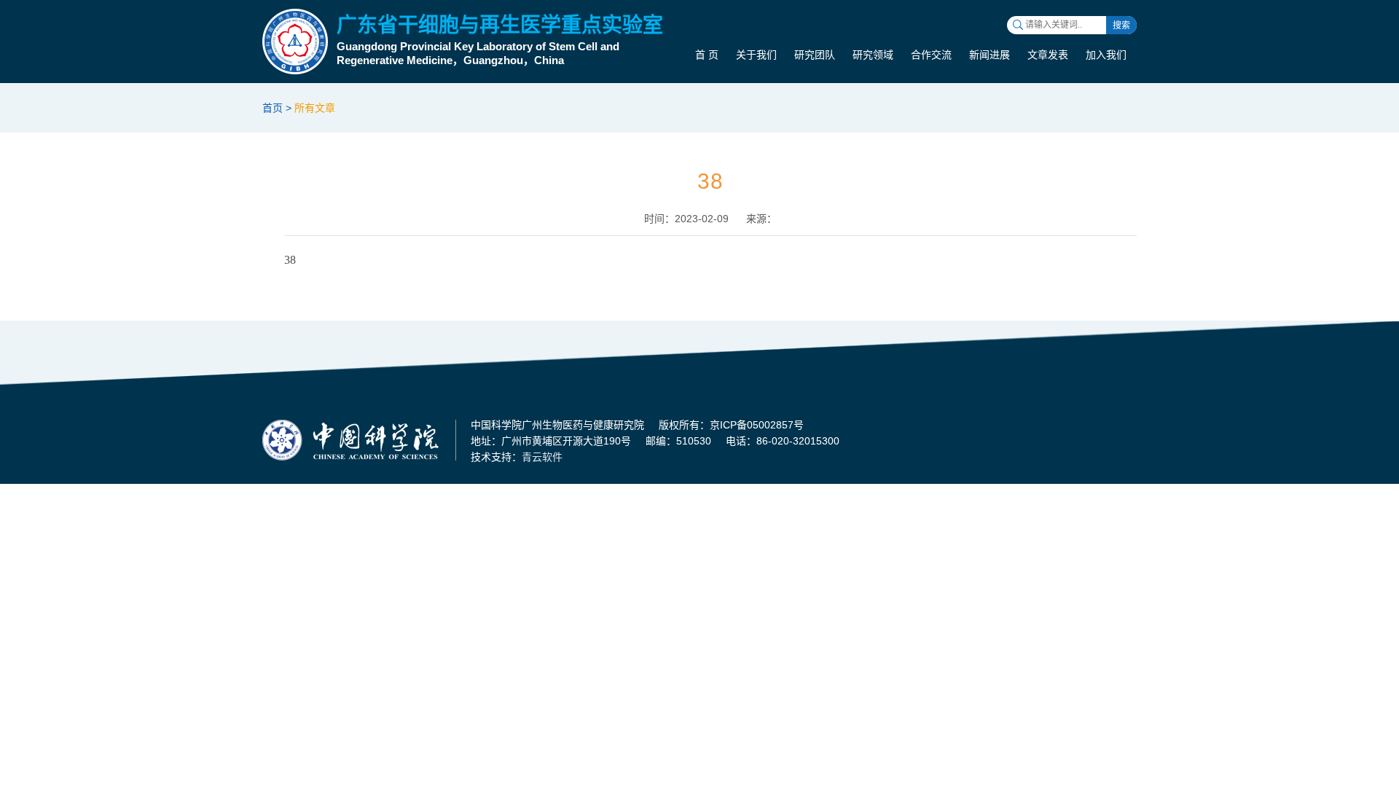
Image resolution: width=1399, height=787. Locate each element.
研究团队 (814, 54)
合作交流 (931, 54)
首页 (272, 108)
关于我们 (756, 54)
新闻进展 (989, 54)
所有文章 (314, 108)
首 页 (706, 54)
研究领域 (873, 54)
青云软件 (542, 457)
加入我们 (1106, 54)
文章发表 (1047, 54)
